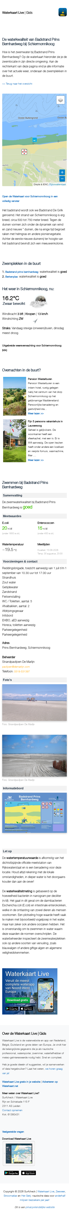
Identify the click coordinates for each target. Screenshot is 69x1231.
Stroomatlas (10, 1195)
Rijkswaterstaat (57, 184)
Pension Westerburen (40, 378)
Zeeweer (60, 1191)
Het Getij (26, 1195)
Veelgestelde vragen (13, 1131)
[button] (24, 152)
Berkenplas (11, 276)
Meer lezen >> (36, 413)
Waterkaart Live (46, 1191)
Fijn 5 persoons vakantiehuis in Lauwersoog (45, 423)
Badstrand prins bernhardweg (21, 271)
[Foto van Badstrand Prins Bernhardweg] (34, 702)
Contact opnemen (12, 1110)
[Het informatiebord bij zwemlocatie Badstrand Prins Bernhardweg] (34, 812)
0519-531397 (22, 671)
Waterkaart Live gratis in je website (21, 1081)
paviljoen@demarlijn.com (16, 666)
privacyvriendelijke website (40, 1207)
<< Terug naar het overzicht (17, 83)
